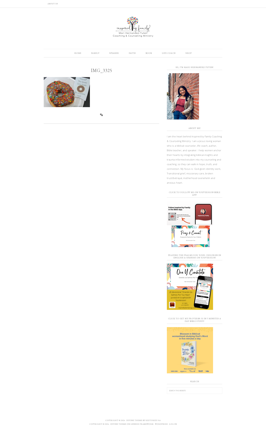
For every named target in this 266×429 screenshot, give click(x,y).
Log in (173, 424)
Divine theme (134, 420)
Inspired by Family (133, 26)
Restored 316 (153, 420)
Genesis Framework (142, 424)
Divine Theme (118, 424)
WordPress (161, 424)
